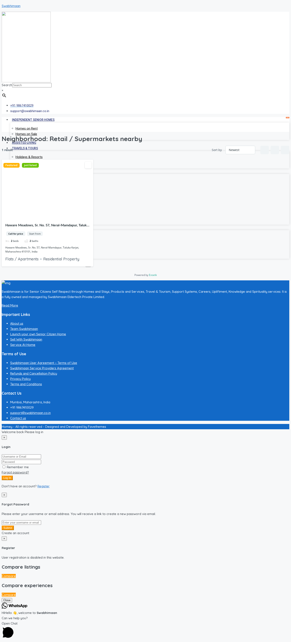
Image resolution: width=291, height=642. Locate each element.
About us (16, 323)
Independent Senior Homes (33, 119)
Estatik (153, 275)
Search (7, 85)
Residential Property (61, 259)
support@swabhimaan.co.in (30, 413)
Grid (264, 150)
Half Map (285, 150)
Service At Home (22, 345)
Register (43, 486)
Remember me (17, 467)
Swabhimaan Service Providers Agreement (42, 368)
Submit (7, 527)
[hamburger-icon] (287, 117)
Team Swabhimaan (24, 329)
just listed (30, 165)
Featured (11, 165)
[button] (145, 630)
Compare (9, 576)
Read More (10, 305)
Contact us (18, 418)
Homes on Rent (27, 128)
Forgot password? (15, 472)
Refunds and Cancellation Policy (33, 373)
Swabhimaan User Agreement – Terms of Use (43, 363)
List (275, 150)
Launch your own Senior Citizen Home (38, 334)
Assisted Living (24, 142)
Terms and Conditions (26, 384)
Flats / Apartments (22, 259)
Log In (7, 477)
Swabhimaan (11, 6)
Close (6, 600)
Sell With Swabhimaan (26, 339)
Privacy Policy (20, 379)
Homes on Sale (26, 134)
